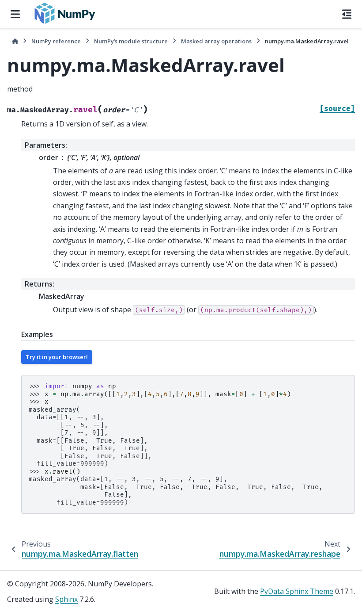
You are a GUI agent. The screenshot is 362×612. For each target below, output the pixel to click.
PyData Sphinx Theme (296, 591)
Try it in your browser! (57, 357)
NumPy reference (56, 41)
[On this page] (347, 14)
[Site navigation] (15, 14)
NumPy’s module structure (131, 41)
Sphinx (66, 599)
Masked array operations (216, 41)
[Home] (15, 41)
